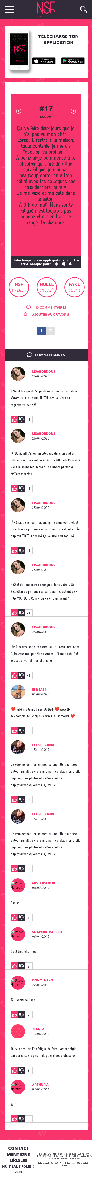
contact (18, 1148)
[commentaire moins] (21, 419)
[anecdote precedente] (18, 111)
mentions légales (18, 1157)
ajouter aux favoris (50, 314)
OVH (52, 1163)
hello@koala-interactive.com (68, 1159)
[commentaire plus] (14, 419)
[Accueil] (51, 9)
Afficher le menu (9, 9)
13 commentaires (50, 307)
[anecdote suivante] (73, 111)
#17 (46, 109)
